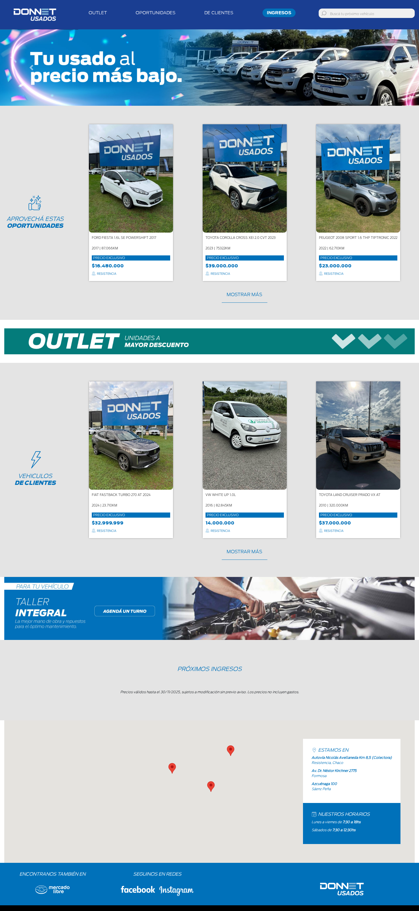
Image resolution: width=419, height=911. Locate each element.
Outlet (98, 12)
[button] (31, 67)
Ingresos (279, 12)
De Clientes (218, 12)
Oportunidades (156, 12)
